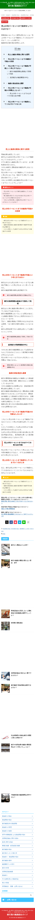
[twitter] (7, 522)
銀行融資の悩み (15, 528)
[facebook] (11, 522)
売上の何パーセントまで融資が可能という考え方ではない (18, 67)
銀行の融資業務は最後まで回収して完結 (19, 72)
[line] (24, 522)
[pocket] (15, 522)
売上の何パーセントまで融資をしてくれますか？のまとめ (18, 103)
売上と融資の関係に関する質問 (17, 54)
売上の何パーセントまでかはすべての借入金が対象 (19, 95)
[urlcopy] (28, 522)
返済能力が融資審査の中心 (17, 77)
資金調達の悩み (7, 528)
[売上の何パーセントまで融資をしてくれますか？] (19, 522)
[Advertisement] (17, 127)
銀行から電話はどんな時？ (19, 545)
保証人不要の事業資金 (8, 509)
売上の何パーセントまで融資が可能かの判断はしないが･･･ (18, 89)
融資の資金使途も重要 (15, 83)
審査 (4, 533)
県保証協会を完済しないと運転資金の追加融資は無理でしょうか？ (21, 613)
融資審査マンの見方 (25, 528)
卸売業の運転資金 (17, 623)
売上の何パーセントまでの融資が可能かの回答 (18, 60)
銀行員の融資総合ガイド (17, 6)
